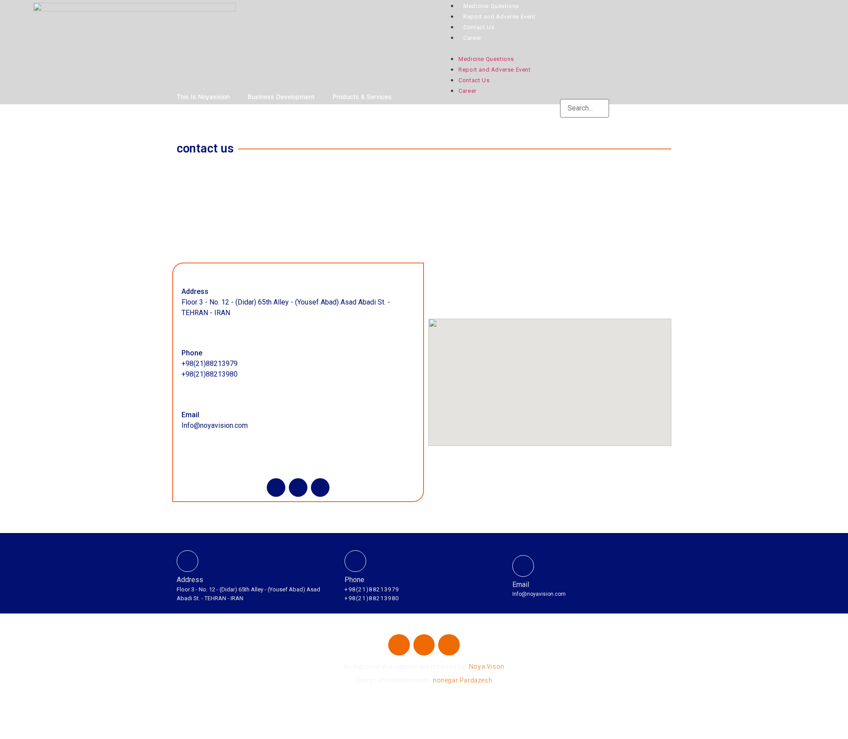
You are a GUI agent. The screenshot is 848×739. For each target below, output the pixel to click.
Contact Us (478, 27)
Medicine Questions (491, 6)
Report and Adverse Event (499, 16)
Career (472, 37)
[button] (641, 47)
